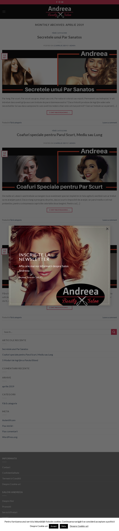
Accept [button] (54, 526)
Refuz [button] (64, 526)
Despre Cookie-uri (79, 526)
